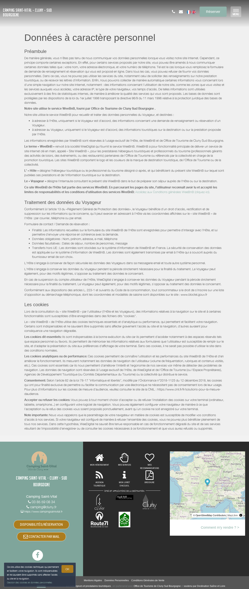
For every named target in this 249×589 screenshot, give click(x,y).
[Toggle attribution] (240, 515)
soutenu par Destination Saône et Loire (204, 586)
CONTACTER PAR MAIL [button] (44, 536)
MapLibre (233, 515)
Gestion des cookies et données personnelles (29, 582)
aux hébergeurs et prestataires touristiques (88, 586)
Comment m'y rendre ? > (220, 527)
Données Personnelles (116, 580)
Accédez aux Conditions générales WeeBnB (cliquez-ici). (172, 192)
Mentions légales (93, 580)
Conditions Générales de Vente (147, 580)
